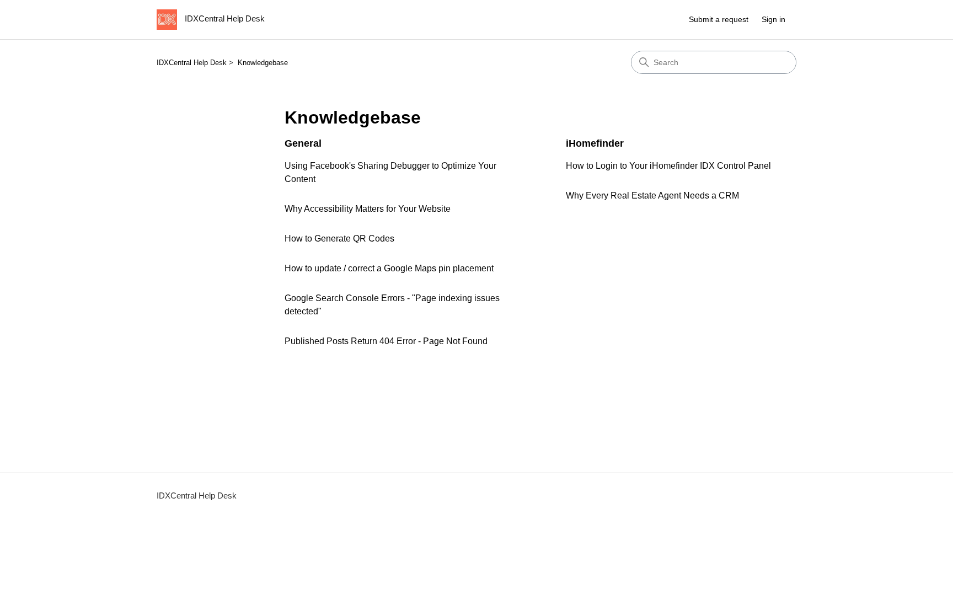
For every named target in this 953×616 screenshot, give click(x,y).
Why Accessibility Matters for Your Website (368, 208)
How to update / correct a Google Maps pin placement (389, 268)
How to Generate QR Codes (339, 238)
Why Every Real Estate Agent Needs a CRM (652, 195)
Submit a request (718, 19)
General (303, 143)
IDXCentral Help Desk (192, 62)
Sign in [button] (773, 19)
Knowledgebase (263, 62)
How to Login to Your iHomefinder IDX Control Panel (668, 165)
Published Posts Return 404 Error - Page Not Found (386, 341)
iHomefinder (595, 143)
